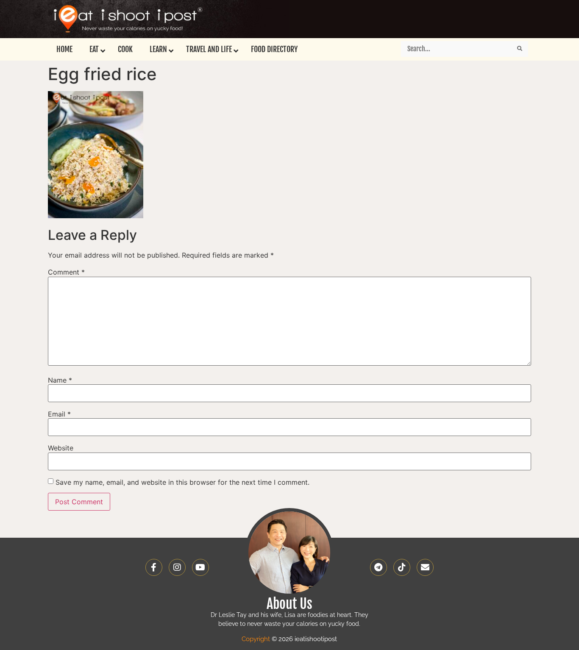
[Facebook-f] (153, 567)
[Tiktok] (401, 567)
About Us (289, 603)
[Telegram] (378, 567)
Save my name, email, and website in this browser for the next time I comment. (182, 482)
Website (60, 447)
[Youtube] (200, 567)
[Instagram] (177, 567)
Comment (66, 272)
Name (60, 380)
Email (59, 414)
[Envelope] (425, 567)
